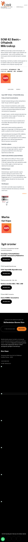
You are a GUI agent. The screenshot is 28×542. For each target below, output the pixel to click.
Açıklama (10, 89)
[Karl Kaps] (6, 78)
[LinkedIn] (18, 538)
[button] (3, 539)
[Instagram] (14, 538)
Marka (18, 89)
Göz (15, 71)
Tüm (18, 69)
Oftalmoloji (12, 69)
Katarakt (20, 71)
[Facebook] (9, 538)
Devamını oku (6, 259)
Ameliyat (9, 71)
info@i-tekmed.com (6, 363)
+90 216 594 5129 (5, 361)
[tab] (10, 89)
